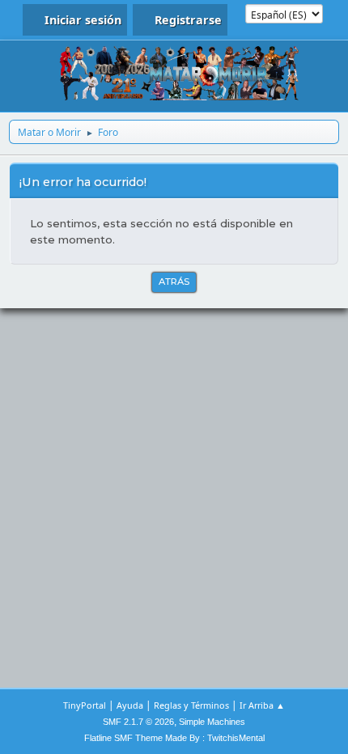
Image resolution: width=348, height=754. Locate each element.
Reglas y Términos (191, 705)
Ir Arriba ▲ (262, 705)
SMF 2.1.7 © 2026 (138, 721)
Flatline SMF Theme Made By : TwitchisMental (174, 738)
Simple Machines (212, 721)
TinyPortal (84, 705)
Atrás (174, 281)
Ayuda (130, 705)
